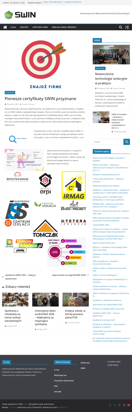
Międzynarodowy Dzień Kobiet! (106, 186)
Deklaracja (85, 362)
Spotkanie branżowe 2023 (104, 320)
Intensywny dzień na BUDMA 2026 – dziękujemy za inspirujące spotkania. (45, 317)
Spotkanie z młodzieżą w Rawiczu (107, 300)
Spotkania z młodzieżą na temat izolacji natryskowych (13, 316)
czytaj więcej (112, 365)
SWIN (83, 368)
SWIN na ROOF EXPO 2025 (104, 243)
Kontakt (24, 27)
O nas (13, 27)
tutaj (82, 137)
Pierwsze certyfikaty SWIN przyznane (108, 309)
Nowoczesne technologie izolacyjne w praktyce (111, 78)
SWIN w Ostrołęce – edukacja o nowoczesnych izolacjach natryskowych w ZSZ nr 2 (119, 121)
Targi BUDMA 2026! (101, 225)
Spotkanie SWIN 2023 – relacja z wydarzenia (20, 277)
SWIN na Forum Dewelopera (105, 275)
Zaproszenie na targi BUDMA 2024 (69, 275)
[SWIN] (5, 27)
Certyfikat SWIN (40, 27)
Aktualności (10, 92)
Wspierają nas (60, 375)
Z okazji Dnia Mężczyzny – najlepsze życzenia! (61, 2)
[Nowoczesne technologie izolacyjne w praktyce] (111, 54)
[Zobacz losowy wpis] (127, 27)
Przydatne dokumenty (64, 380)
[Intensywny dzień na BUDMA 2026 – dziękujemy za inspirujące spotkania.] (45, 294)
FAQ (56, 386)
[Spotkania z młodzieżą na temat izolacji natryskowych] (15, 294)
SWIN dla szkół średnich (64, 27)
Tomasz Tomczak (28, 104)
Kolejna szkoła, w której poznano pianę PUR (75, 314)
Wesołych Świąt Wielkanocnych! (106, 174)
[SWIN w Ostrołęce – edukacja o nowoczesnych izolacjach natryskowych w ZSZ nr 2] (101, 123)
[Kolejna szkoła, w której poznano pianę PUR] (76, 294)
